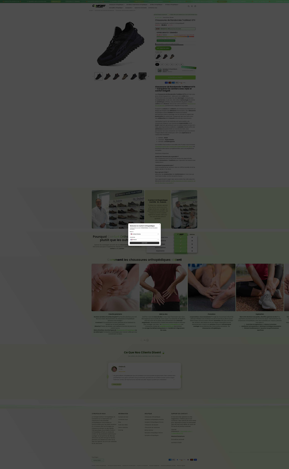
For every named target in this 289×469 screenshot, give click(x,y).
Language (132, 237)
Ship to (131, 231)
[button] (144, 234)
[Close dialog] (159, 224)
